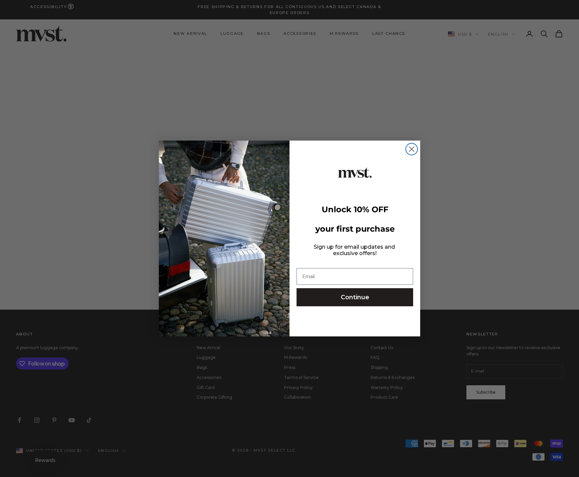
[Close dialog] (411, 149)
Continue (355, 297)
